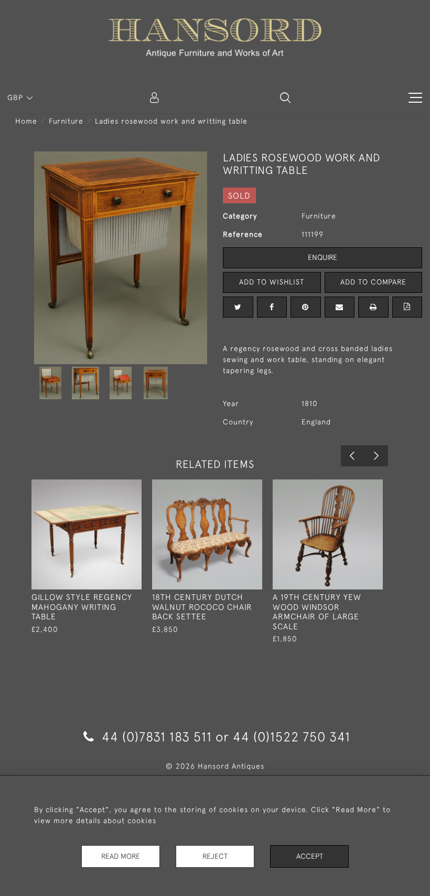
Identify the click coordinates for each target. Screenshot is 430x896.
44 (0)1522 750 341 (291, 736)
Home (26, 121)
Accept (309, 856)
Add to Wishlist (271, 282)
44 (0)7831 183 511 (157, 736)
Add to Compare (373, 282)
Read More (120, 856)
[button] (285, 97)
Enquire (322, 257)
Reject (215, 856)
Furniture (66, 121)
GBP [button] (16, 97)
